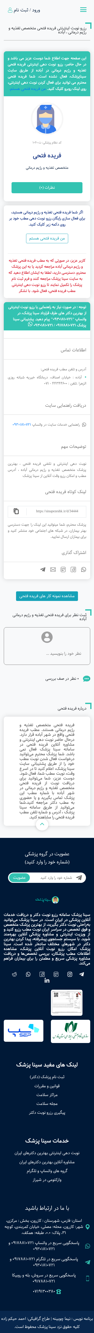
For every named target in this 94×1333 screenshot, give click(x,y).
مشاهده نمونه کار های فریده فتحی (47, 596)
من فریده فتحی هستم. (27, 89)
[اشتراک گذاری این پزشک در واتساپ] (81, 571)
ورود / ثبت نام (27, 10)
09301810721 (22, 424)
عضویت (19, 878)
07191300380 (44, 1292)
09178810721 (22, 1243)
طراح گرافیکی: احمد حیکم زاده (25, 1319)
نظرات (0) (47, 187)
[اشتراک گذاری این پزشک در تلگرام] (40, 571)
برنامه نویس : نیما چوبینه (73, 1319)
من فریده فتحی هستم (47, 238)
